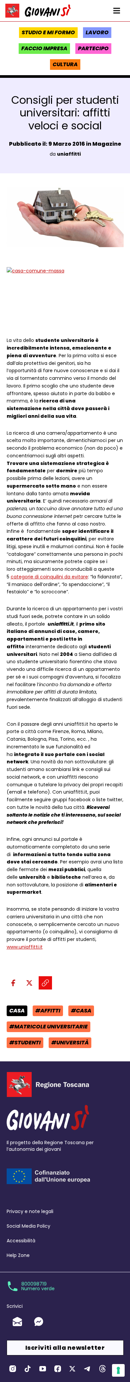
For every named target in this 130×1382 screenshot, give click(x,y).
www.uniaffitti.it (25, 947)
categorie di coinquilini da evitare (49, 576)
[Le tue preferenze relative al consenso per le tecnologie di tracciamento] (118, 1370)
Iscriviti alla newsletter (65, 1347)
